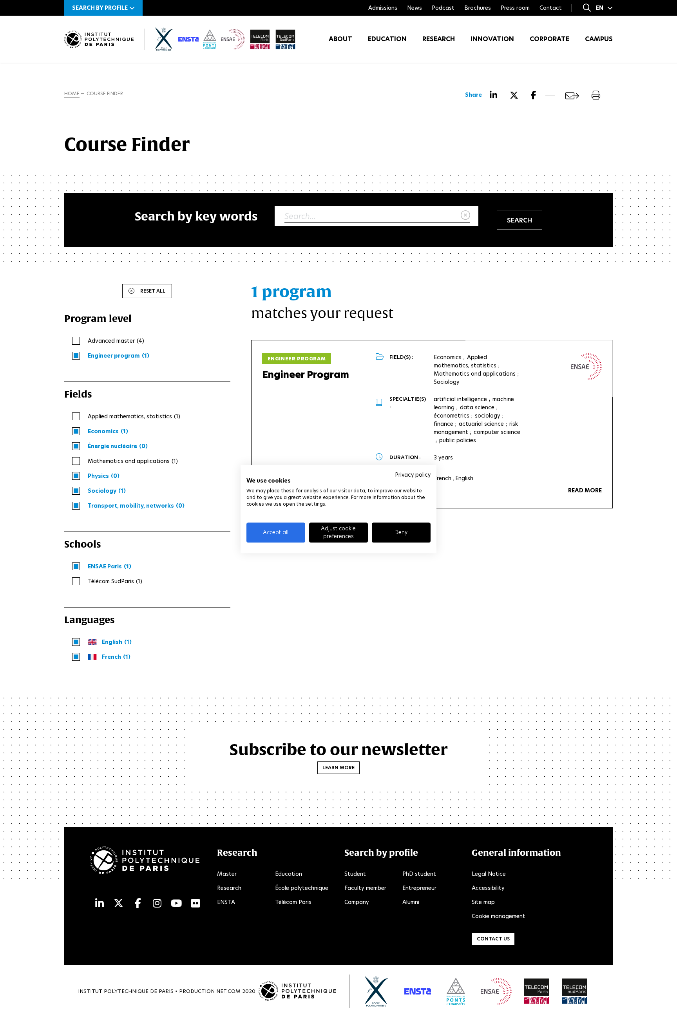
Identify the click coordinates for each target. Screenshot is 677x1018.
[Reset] (465, 215)
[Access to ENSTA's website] (417, 991)
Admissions (382, 8)
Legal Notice (489, 874)
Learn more (338, 767)
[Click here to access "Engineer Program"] (586, 366)
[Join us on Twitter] (118, 903)
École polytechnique (301, 888)
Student (355, 874)
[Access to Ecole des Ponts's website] (456, 991)
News (414, 8)
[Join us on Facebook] (138, 903)
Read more (585, 490)
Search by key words (196, 216)
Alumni (410, 902)
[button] (103, 8)
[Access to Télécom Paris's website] (536, 991)
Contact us (493, 938)
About (340, 38)
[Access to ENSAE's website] (496, 991)
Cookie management (498, 916)
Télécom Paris (293, 902)
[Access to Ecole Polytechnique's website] (377, 991)
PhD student (419, 874)
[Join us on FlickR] (195, 903)
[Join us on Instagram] (157, 903)
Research (438, 38)
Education (387, 38)
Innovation (492, 38)
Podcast (443, 8)
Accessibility (488, 888)
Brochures (477, 8)
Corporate (549, 38)
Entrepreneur (419, 888)
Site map (483, 902)
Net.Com (228, 991)
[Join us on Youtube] (176, 903)
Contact (550, 8)
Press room (515, 8)
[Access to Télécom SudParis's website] (574, 991)
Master (227, 874)
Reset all (152, 290)
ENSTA (226, 902)
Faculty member (365, 888)
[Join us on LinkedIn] (99, 903)
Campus (599, 38)
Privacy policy (413, 475)
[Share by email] (572, 95)
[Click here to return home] (99, 39)
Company (356, 902)
